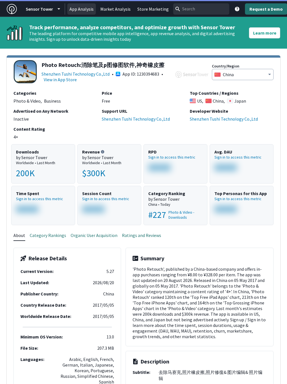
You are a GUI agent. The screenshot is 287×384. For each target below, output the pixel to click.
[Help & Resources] (237, 9)
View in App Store (60, 79)
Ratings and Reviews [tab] (141, 235)
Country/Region (225, 66)
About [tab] (19, 235)
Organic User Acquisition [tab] (94, 235)
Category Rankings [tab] (48, 235)
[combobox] (201, 9)
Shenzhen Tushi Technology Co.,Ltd (75, 74)
